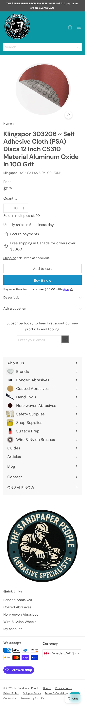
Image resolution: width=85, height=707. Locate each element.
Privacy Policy (63, 688)
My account (12, 629)
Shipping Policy (32, 693)
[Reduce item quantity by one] (8, 208)
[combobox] (42, 47)
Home (7, 123)
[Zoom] (68, 115)
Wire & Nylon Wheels (19, 622)
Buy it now (42, 280)
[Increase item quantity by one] (23, 208)
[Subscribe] (65, 339)
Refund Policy (11, 693)
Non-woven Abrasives (20, 614)
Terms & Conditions (56, 693)
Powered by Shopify (32, 698)
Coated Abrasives (17, 607)
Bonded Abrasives (17, 600)
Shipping (9, 258)
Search (47, 688)
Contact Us (10, 698)
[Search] (78, 47)
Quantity (10, 198)
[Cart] (70, 27)
